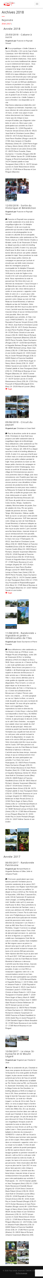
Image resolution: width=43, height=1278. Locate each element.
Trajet (9, 389)
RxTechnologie (21, 1273)
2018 (4, 24)
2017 (9, 24)
